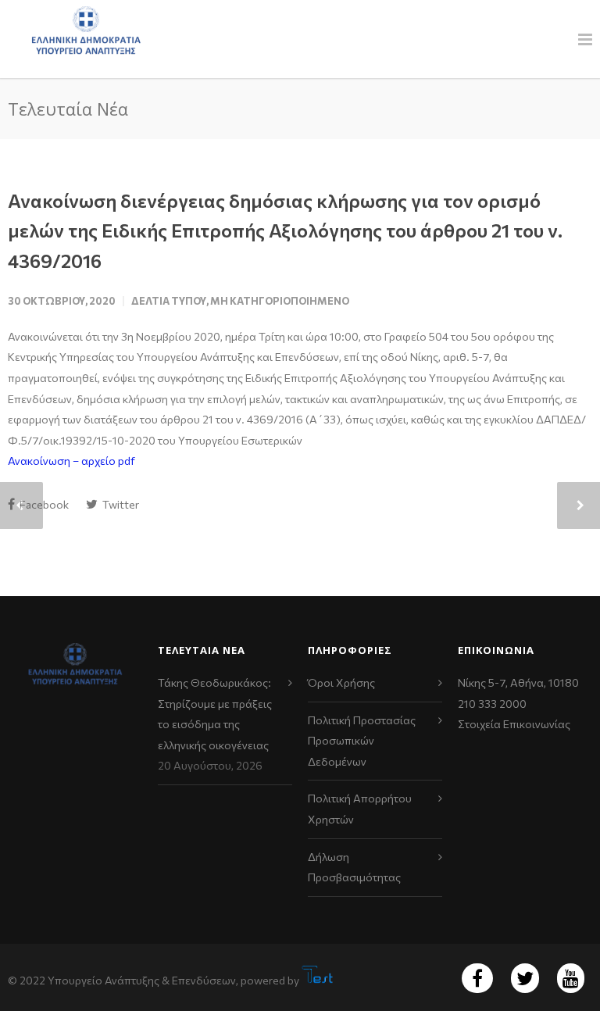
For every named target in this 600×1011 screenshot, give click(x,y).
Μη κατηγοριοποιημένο (279, 301)
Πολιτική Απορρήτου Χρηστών (360, 808)
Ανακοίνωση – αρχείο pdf (71, 460)
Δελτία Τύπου (168, 301)
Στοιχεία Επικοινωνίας (514, 724)
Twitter (119, 504)
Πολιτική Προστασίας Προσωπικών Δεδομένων (362, 740)
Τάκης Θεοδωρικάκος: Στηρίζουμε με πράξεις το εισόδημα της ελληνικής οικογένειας (215, 714)
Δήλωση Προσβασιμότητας (354, 867)
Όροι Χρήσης (341, 682)
